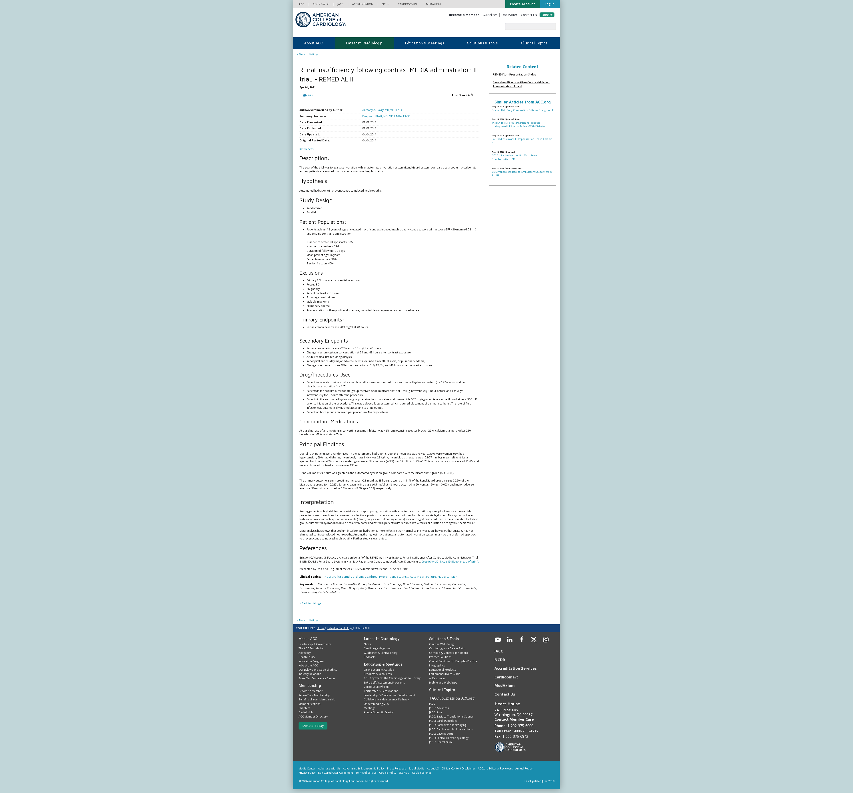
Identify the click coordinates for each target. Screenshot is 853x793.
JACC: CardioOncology (443, 732)
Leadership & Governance (315, 655)
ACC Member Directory (313, 728)
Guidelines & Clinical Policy (380, 664)
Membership (310, 696)
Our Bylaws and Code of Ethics (318, 681)
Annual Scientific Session (379, 723)
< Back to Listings (307, 54)
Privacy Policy (307, 784)
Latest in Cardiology (340, 639)
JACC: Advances (439, 719)
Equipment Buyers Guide (444, 685)
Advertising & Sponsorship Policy (364, 779)
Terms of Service (366, 784)
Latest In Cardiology (382, 650)
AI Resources (437, 689)
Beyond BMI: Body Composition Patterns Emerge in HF (522, 110)
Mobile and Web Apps (443, 694)
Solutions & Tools (444, 650)
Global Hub (306, 723)
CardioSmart (506, 688)
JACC (432, 715)
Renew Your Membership (314, 706)
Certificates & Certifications (381, 702)
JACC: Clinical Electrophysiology (448, 749)
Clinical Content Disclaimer (458, 779)
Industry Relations (310, 685)
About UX (433, 779)
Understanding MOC (377, 715)
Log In (546, 4)
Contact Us (504, 705)
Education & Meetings (383, 675)
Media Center (307, 779)
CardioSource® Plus (376, 698)
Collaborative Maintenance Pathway (386, 711)
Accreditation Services (516, 679)
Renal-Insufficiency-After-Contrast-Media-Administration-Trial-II (521, 84)
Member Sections (309, 715)
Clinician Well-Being (441, 655)
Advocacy (305, 664)
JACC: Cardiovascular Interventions (451, 740)
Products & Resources (378, 685)
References (306, 153)
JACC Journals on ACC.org (452, 709)
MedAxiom (504, 696)
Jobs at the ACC (308, 676)
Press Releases (396, 779)
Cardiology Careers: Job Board (448, 664)
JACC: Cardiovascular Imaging (447, 736)
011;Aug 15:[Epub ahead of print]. (450, 565)
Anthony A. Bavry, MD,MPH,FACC (386, 108)
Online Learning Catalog (379, 681)
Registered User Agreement (335, 784)
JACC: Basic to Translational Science (451, 728)
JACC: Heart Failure (441, 753)
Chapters (304, 719)
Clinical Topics (442, 701)
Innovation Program (311, 672)
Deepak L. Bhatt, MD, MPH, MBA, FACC (391, 115)
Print (332, 91)
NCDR (499, 670)
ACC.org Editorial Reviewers (495, 779)
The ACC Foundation (311, 660)
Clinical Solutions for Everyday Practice (453, 672)
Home (321, 639)
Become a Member (311, 702)
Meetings (369, 719)
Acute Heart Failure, (423, 588)
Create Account (516, 4)
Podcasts (369, 668)
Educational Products (442, 681)
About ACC (308, 650)
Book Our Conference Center (317, 689)
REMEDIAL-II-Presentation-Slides (514, 74)
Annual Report (524, 779)
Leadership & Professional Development (389, 706)
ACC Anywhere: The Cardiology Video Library (392, 689)
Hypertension (448, 588)
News (367, 655)
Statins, (403, 588)
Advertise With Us (329, 779)
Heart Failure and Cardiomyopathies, (352, 588)
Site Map (404, 784)
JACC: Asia (435, 723)
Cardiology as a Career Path (446, 660)
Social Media (416, 779)
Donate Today (313, 737)
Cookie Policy (387, 784)
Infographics (437, 676)
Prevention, (388, 588)
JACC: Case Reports (441, 745)
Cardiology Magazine (377, 660)
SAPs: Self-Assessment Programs (384, 694)
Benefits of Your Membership (317, 711)
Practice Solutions (440, 668)
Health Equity (307, 668)
